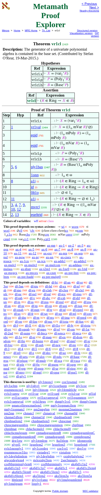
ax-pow (20, 257)
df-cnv (87, 313)
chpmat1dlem (13, 417)
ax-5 (31, 249)
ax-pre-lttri (71, 273)
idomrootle (84, 440)
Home (17, 30)
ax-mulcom (52, 265)
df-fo (41, 325)
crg (47, 234)
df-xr (87, 341)
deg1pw (17, 440)
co (66, 230)
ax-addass (75, 265)
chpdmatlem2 (13, 421)
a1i (33, 181)
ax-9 (83, 249)
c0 (20, 230)
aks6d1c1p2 (79, 464)
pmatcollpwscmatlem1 (27, 405)
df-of (56, 329)
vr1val (36, 127)
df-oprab (24, 329)
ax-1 (62, 245)
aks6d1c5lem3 (50, 472)
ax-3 (80, 245)
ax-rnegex (10, 273)
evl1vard (53, 393)
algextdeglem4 (14, 460)
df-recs (76, 333)
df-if (73, 302)
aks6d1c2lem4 (86, 468)
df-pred (81, 317)
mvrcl (35, 207)
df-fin (21, 341)
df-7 (61, 349)
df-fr (30, 313)
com (80, 230)
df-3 (7, 349)
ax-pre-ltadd (25, 277)
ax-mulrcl (30, 265)
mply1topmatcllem (63, 405)
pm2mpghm (42, 409)
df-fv (70, 325)
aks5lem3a (61, 476)
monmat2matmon (70, 409)
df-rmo (77, 294)
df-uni (63, 306)
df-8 (75, 349)
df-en (62, 337)
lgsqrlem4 (81, 444)
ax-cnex (66, 257)
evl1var (33, 393)
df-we (44, 313)
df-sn (7, 306)
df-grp (22, 368)
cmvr (69, 234)
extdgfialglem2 (73, 456)
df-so (17, 313)
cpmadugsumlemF (24, 437)
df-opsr (54, 372)
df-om (71, 329)
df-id (62, 310)
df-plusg (22, 360)
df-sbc (46, 298)
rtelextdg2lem (42, 460)
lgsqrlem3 (58, 444)
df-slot (40, 357)
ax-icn (41, 261)
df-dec (46, 353)
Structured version (87, 30)
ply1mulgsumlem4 (69, 480)
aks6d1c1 (61, 468)
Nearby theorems (89, 10)
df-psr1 (72, 372)
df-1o (18, 337)
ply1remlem (39, 440)
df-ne (18, 294)
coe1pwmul (69, 382)
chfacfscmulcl (35, 429)
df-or (79, 282)
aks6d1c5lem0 (21, 472)
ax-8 (70, 249)
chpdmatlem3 (40, 421)
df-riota (85, 325)
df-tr (49, 310)
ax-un (49, 257)
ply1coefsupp (58, 386)
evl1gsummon (76, 397)
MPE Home (31, 30)
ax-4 (18, 249)
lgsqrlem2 (36, 444)
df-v (32, 298)
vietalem (65, 452)
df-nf (76, 286)
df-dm (22, 317)
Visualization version (81, 33)
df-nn (72, 345)
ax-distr (26, 269)
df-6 (48, 349)
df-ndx (57, 357)
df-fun (80, 321)
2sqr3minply (69, 460)
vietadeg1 (43, 452)
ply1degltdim (45, 456)
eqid (34, 135)
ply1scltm (10, 386)
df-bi (54, 282)
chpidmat (10, 429)
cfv (32, 230)
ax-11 (18, 253)
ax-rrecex (32, 273)
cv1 (26, 239)
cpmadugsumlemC (82, 433)
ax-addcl (59, 261)
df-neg (56, 345)
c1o (9, 234)
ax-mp (51, 245)
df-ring (71, 368)
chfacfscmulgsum (15, 433)
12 (19, 209)
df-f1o (56, 325)
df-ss (30, 302)
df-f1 (28, 325)
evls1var (74, 393)
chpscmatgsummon (50, 425)
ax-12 (32, 253)
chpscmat (65, 421)
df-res (50, 317)
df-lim (33, 321)
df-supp (25, 333)
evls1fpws (39, 401)
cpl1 (47, 239)
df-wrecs (59, 333)
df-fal (48, 286)
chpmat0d (70, 413)
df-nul (60, 302)
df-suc (48, 321)
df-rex (62, 294)
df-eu (31, 290)
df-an (67, 282)
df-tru (34, 286)
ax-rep (63, 253)
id (32, 187)
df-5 (34, 349)
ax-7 (57, 249)
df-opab (18, 310)
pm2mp (9, 413)
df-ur (55, 368)
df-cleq (63, 290)
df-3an (19, 286)
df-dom (77, 337)
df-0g (36, 364)
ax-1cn (24, 261)
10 (13, 209)
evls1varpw (11, 393)
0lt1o (35, 193)
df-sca (58, 360)
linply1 (36, 483)
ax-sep (78, 253)
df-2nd (8, 333)
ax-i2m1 (44, 269)
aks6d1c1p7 (37, 468)
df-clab (47, 290)
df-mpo (41, 329)
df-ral (47, 294)
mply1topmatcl (14, 409)
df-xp (58, 313)
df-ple (20, 364)
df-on (18, 321)
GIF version (95, 34)
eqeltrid (36, 215)
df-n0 (17, 353)
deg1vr (81, 448)
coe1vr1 (62, 448)
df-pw (87, 302)
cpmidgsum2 (82, 437)
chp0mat (77, 425)
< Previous (89, 4)
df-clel (79, 290)
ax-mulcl (10, 265)
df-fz (77, 353)
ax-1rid (82, 269)
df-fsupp (37, 341)
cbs (27, 234)
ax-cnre (51, 273)
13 (17, 215)
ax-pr (35, 257)
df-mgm (53, 364)
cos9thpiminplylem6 (18, 464)
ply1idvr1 (33, 386)
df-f (15, 325)
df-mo (17, 290)
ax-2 (71, 245)
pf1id (92, 393)
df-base (75, 357)
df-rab (19, 298)
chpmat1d (38, 417)
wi (62, 226)
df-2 (87, 345)
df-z (31, 353)
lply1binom (40, 390)
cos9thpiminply (51, 464)
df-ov (7, 329)
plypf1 (16, 444)
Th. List (46, 30)
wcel (6, 230)
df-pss (45, 302)
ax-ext (47, 253)
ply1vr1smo (40, 480)
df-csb (61, 298)
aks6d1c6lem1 (14, 476)
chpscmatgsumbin (16, 425)
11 (13, 199)
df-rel (72, 313)
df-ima (65, 317)
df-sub (39, 345)
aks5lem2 (39, 476)
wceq (75, 226)
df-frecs (42, 333)
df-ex (62, 286)
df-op (48, 306)
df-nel (33, 294)
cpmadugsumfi (55, 437)
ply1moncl (45, 382)
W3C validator (90, 491)
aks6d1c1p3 (12, 468)
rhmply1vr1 (63, 401)
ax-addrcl (80, 261)
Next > (94, 7)
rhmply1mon (88, 401)
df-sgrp (71, 364)
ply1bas (37, 167)
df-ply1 (21, 376)
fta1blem (62, 440)
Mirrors (5, 30)
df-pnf (54, 341)
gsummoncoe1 (14, 390)
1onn (35, 175)
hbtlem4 (17, 480)
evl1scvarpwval (48, 397)
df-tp (34, 306)
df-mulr (41, 360)
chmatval (49, 413)
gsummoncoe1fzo (16, 452)
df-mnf (71, 341)
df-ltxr (8, 345)
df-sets (23, 357)
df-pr (21, 306)
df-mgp (39, 368)
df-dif (76, 298)
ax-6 (44, 249)
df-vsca (75, 360)
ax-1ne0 (64, 269)
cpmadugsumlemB (48, 433)
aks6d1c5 (75, 472)
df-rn (36, 317)
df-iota (64, 321)
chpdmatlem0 (63, 417)
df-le (24, 345)
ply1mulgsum (13, 483)
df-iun (78, 306)
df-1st (85, 329)
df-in (17, 302)
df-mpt (35, 310)
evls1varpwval (14, 401)
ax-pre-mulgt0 (51, 277)
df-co (7, 317)
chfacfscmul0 (62, 429)
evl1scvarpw (20, 397)
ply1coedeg (40, 448)
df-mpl (37, 372)
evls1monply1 (13, 448)
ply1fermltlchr (66, 390)
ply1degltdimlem (15, 456)
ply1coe (81, 386)
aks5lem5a (85, 476)
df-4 (20, 349)
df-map (47, 337)
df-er (32, 337)
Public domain (60, 491)
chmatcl (28, 413)
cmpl (6, 239)
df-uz (62, 353)
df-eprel (78, 310)
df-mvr (20, 372)
